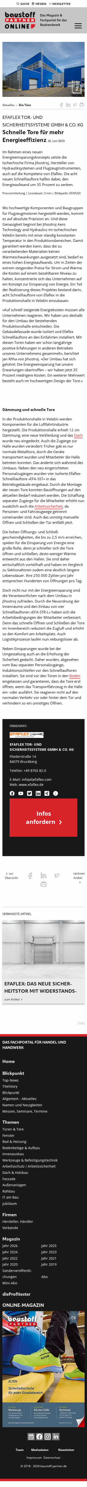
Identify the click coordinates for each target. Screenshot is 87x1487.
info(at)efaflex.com (36, 779)
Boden (74, 675)
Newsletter (61, 4)
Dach (78, 435)
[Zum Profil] (55, 793)
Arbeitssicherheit (49, 506)
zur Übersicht (11, 875)
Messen (41, 4)
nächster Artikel (79, 875)
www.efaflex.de (31, 784)
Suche (24, 4)
